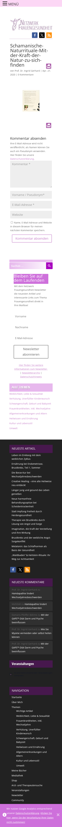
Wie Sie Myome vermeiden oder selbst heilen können (32, 633)
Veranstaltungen (20, 790)
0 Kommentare (26, 74)
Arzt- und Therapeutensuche (27, 785)
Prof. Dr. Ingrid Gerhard (27, 70)
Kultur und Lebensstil (20, 423)
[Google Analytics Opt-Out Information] (5, 815)
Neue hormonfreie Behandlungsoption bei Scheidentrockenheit (24, 502)
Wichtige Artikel (24, 710)
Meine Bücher (19, 770)
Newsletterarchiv (31, 372)
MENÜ (13, 4)
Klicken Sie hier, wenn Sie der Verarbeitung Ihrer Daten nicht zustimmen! (30, 818)
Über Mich (17, 702)
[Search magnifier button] (49, 265)
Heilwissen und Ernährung (23, 418)
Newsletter (17, 795)
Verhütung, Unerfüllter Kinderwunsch (29, 398)
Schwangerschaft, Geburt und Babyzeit (30, 403)
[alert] (31, 674)
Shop (14, 780)
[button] (35, 35)
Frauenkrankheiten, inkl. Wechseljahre (29, 408)
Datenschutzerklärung (22, 158)
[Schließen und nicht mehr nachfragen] (58, 815)
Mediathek (17, 775)
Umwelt (13, 428)
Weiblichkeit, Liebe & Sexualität (26, 393)
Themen (16, 707)
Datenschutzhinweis (31, 376)
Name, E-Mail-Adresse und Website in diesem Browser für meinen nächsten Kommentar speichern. (31, 226)
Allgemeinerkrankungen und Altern (28, 413)
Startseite (17, 697)
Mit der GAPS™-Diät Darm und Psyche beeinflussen (30, 618)
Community (18, 800)
